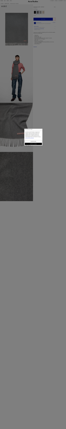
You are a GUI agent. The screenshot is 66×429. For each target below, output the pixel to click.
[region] (33, 137)
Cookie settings (33, 141)
